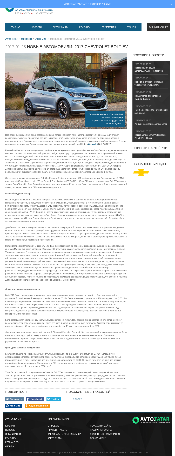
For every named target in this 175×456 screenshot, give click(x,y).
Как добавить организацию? (64, 434)
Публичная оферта (101, 430)
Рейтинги (85, 27)
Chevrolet (93, 144)
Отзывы (131, 27)
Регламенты (109, 27)
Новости (36, 27)
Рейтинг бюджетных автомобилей (150, 124)
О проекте (53, 426)
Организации (60, 27)
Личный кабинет (158, 27)
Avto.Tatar (11, 38)
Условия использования (105, 434)
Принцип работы (57, 430)
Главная (15, 27)
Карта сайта (55, 438)
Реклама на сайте (100, 426)
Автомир (40, 38)
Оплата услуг (98, 438)
